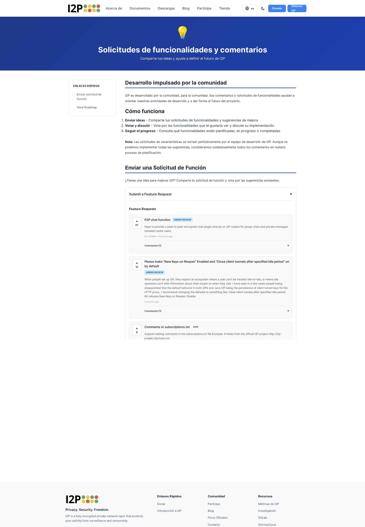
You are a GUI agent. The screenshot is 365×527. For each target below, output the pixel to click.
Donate (277, 8)
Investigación (267, 511)
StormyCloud (267, 524)
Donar (161, 504)
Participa (204, 8)
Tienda (224, 8)
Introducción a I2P (169, 511)
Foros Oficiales (218, 517)
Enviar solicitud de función (89, 97)
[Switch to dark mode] (263, 8)
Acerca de (114, 8)
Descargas (166, 8)
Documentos (140, 8)
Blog (186, 8)
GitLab (262, 517)
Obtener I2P (297, 8)
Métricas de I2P (268, 504)
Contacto (214, 524)
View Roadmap (87, 107)
